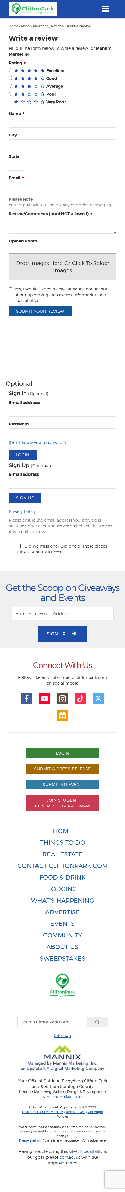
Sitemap (62, 1035)
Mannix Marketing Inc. (65, 1097)
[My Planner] (62, 715)
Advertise (62, 912)
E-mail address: (24, 402)
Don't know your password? (37, 442)
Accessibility (90, 1151)
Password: (19, 424)
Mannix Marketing (35, 26)
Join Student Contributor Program (62, 803)
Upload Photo (23, 241)
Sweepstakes (62, 958)
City (13, 135)
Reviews (57, 26)
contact (67, 1157)
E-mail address (24, 474)
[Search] (97, 1022)
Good (51, 78)
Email (14, 177)
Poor (51, 94)
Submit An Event (62, 784)
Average (54, 86)
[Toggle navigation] (105, 8)
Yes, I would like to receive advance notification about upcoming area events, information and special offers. (61, 294)
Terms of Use (75, 1112)
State (14, 156)
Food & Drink (63, 877)
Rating (15, 62)
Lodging (62, 889)
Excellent (55, 70)
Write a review (78, 26)
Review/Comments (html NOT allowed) (49, 213)
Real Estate (62, 854)
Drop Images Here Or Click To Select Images (62, 266)
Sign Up (25, 497)
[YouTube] (44, 698)
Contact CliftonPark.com (62, 865)
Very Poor (56, 102)
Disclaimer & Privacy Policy (42, 1112)
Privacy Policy (22, 511)
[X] (98, 698)
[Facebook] (26, 698)
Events (62, 923)
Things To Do (62, 842)
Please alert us (30, 1140)
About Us (62, 946)
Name (15, 113)
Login (22, 454)
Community (62, 935)
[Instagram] (62, 698)
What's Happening (62, 900)
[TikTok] (80, 698)
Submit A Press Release (62, 768)
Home (13, 26)
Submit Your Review (40, 311)
